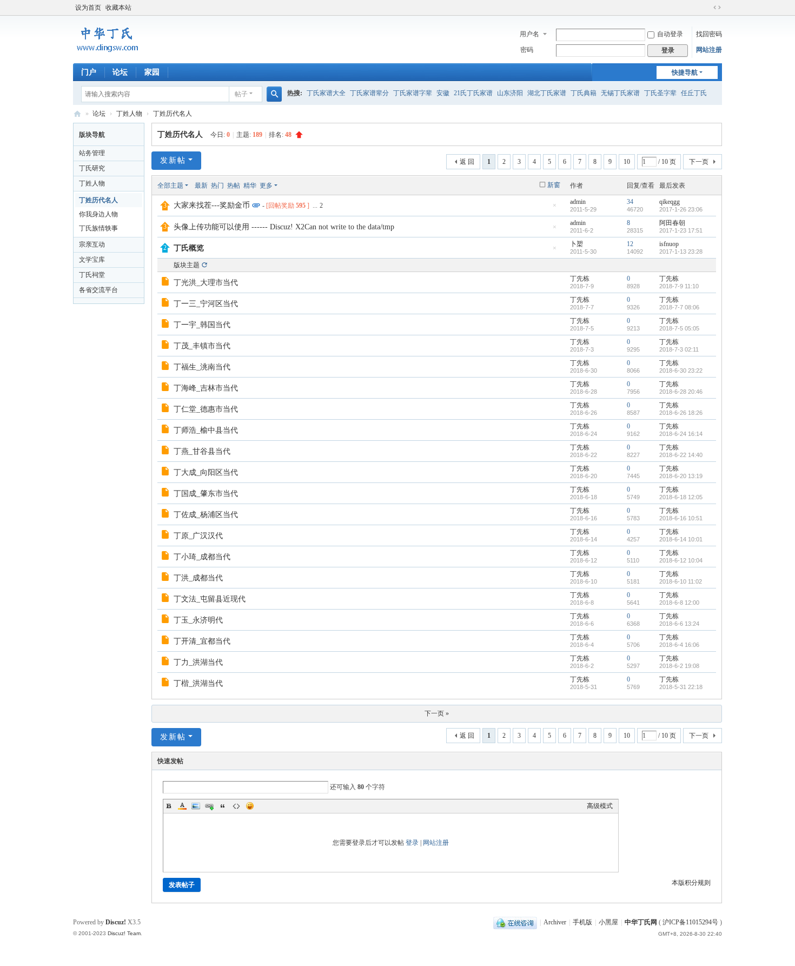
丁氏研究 (92, 168)
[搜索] (274, 94)
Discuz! (115, 922)
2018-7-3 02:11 (679, 349)
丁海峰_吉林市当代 (206, 388)
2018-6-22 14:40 (681, 455)
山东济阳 (510, 93)
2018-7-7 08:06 (679, 307)
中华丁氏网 (77, 114)
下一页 (698, 162)
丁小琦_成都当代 (202, 557)
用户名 (529, 34)
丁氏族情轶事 (98, 228)
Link (209, 805)
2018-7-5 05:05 (679, 328)
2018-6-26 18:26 (681, 412)
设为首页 (88, 7)
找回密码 (709, 34)
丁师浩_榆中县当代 (206, 430)
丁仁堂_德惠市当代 (206, 409)
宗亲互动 (92, 244)
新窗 (553, 185)
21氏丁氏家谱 (473, 93)
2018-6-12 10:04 (681, 560)
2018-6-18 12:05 (681, 497)
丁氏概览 (189, 248)
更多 (266, 185)
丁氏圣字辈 (660, 93)
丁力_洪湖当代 (198, 662)
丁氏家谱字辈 (412, 93)
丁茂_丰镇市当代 (202, 346)
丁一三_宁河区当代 (206, 304)
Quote (222, 805)
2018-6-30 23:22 (681, 370)
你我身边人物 (98, 214)
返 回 (467, 162)
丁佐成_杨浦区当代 (206, 515)
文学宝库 (92, 259)
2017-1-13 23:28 (681, 251)
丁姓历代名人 (172, 113)
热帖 (233, 185)
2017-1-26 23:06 (681, 209)
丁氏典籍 (584, 93)
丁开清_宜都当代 (202, 641)
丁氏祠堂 (92, 275)
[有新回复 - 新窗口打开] (166, 283)
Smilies (249, 805)
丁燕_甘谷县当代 (202, 451)
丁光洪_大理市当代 (206, 283)
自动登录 (670, 34)
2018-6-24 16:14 (681, 434)
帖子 (241, 94)
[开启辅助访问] (707, 7)
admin (578, 202)
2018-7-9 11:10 (679, 286)
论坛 (120, 72)
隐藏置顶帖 (554, 208)
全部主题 (170, 185)
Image (195, 805)
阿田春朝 (672, 223)
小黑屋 (608, 922)
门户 (88, 72)
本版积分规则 (691, 882)
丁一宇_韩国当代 (202, 325)
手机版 (582, 922)
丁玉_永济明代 (198, 620)
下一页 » (437, 713)
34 (630, 202)
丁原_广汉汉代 (198, 536)
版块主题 (187, 265)
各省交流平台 (98, 290)
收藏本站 (118, 7)
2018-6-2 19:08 (679, 666)
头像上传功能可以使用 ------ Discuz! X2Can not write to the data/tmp (284, 227)
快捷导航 (685, 72)
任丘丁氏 (694, 93)
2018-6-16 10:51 (681, 518)
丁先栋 (579, 278)
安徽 (442, 93)
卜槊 (576, 244)
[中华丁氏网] (108, 52)
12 (630, 244)
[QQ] (515, 922)
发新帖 (173, 160)
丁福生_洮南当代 (202, 367)
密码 (526, 50)
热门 (217, 185)
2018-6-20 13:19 (681, 476)
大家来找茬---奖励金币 (212, 205)
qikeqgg (669, 202)
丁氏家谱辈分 (369, 93)
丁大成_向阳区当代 (206, 472)
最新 (201, 185)
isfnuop (669, 244)
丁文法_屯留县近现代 (210, 599)
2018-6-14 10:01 (681, 539)
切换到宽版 (717, 7)
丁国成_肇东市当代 (206, 493)
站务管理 (92, 153)
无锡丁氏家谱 (620, 93)
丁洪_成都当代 (198, 578)
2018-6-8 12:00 (679, 602)
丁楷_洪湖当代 (198, 683)
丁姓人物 (129, 113)
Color (182, 805)
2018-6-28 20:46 (681, 391)
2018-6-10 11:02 (680, 581)
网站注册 (709, 50)
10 (627, 162)
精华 (249, 185)
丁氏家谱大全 (326, 93)
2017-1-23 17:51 (681, 230)
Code (236, 805)
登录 (412, 842)
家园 (152, 72)
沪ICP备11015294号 (691, 922)
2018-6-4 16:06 (679, 644)
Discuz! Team (124, 933)
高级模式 (600, 806)
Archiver (555, 922)
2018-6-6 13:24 (679, 623)
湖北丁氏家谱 (546, 93)
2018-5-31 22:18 (681, 687)
